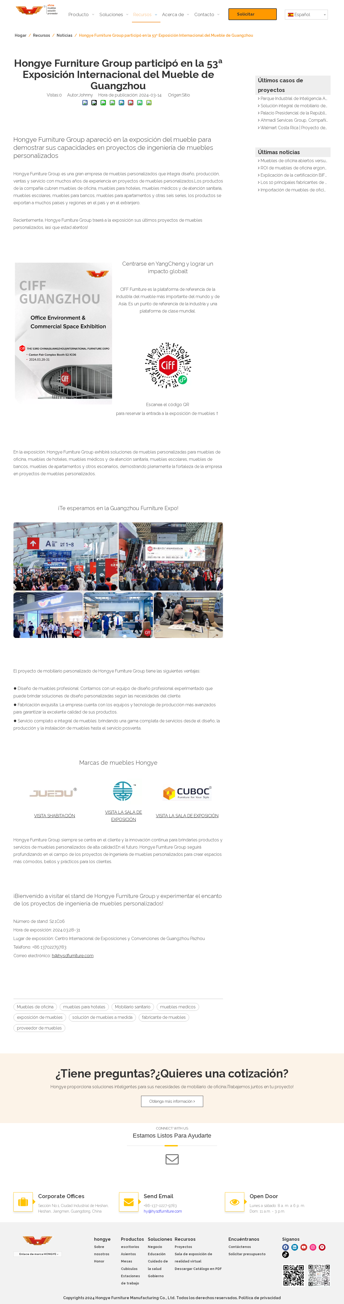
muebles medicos (178, 1006)
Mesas (126, 1261)
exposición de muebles (40, 1017)
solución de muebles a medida (102, 1017)
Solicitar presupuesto (250, 16)
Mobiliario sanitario (132, 1006)
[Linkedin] (294, 1247)
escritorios (130, 1247)
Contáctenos (239, 1247)
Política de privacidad (260, 1298)
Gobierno (156, 1276)
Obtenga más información (171, 1101)
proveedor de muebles (39, 1028)
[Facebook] (285, 1247)
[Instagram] (313, 1247)
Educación (157, 1254)
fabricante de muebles (164, 1017)
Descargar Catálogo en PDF (198, 1269)
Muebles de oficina (35, 1006)
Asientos (128, 1254)
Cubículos (129, 1269)
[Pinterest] (322, 1247)
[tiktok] (285, 1254)
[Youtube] (303, 1247)
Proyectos (183, 1247)
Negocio (155, 1247)
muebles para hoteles (84, 1006)
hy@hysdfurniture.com (163, 1211)
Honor (99, 1261)
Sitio (186, 95)
